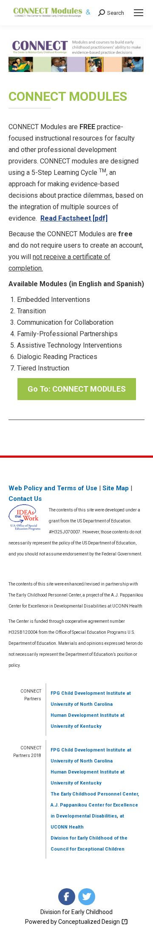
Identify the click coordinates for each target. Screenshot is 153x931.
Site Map (115, 488)
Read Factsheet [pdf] (74, 218)
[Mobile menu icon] (138, 13)
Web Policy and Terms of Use (52, 488)
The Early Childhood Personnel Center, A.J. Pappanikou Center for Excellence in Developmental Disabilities (95, 805)
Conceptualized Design (89, 921)
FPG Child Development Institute (88, 693)
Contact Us (25, 499)
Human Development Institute (85, 715)
